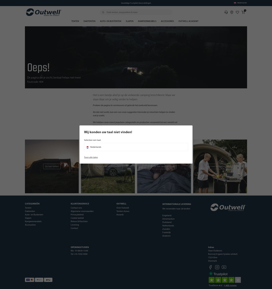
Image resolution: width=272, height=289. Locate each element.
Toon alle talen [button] (91, 157)
